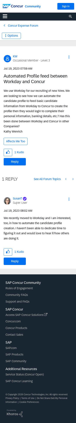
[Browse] (7, 16)
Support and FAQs (17, 301)
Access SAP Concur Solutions (25, 314)
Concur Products (16, 328)
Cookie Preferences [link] (29, 402)
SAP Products (14, 354)
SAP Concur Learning (19, 381)
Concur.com (13, 321)
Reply (15, 161)
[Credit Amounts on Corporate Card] (66, 179)
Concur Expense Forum (23, 25)
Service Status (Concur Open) (25, 374)
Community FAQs (17, 294)
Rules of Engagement (19, 288)
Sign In (66, 6)
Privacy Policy (12, 398)
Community (33, 6)
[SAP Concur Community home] (13, 5)
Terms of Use (27, 398)
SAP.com (11, 348)
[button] (69, 57)
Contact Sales (14, 334)
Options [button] (13, 35)
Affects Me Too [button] (15, 141)
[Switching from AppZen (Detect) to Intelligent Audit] (72, 179)
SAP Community (16, 361)
